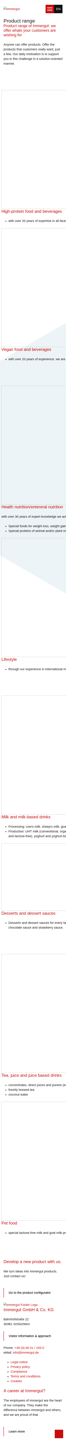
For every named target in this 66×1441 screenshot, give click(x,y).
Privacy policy (20, 1367)
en (58, 9)
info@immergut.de (26, 1352)
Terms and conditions (25, 1376)
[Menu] (50, 9)
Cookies (16, 1381)
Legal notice (19, 1362)
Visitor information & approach (30, 1336)
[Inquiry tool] (59, 1434)
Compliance (19, 1371)
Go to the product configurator (30, 1292)
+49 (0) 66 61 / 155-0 (29, 1348)
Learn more (17, 1431)
